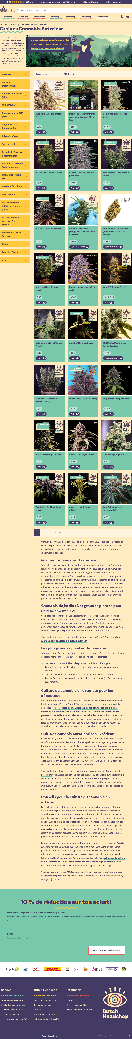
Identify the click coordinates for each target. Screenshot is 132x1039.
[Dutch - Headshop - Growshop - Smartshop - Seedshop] (7, 9)
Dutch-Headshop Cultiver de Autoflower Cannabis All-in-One (82, 117)
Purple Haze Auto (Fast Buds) (116, 398)
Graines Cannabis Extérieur (34, 24)
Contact (38, 1009)
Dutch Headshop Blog (77, 1005)
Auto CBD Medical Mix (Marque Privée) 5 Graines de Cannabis (82, 231)
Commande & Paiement (12, 1000)
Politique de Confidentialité (47, 1019)
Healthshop (86, 17)
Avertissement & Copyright (80, 1009)
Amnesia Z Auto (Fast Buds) (81, 454)
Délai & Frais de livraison (13, 1005)
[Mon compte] (121, 16)
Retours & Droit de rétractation (16, 1019)
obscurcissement (49, 829)
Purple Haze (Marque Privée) (48, 228)
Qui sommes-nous (43, 1005)
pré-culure (46, 774)
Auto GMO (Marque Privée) (81, 343)
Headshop (55, 17)
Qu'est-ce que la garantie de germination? (47, 48)
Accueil (4, 24)
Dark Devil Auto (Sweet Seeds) (83, 398)
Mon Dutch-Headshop (45, 1000)
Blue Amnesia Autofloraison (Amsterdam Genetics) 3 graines (116, 231)
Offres (70, 1000)
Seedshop (8, 17)
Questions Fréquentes (12, 1009)
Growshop (23, 17)
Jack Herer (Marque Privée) (115, 454)
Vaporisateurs (39, 17)
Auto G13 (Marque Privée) (114, 287)
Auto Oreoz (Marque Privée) (48, 454)
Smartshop (70, 17)
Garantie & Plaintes (10, 1014)
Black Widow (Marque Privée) (49, 172)
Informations (102, 17)
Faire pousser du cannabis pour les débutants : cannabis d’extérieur (80, 711)
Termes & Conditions (44, 1014)
